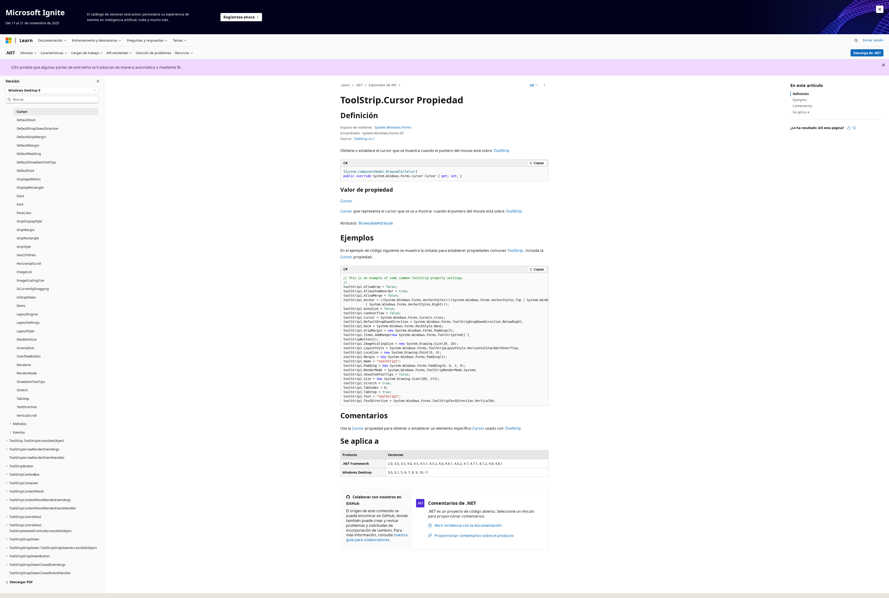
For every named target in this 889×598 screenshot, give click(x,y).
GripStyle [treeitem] (24, 246)
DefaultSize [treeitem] (25, 170)
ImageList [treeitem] (24, 272)
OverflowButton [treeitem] (29, 356)
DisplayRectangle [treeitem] (30, 187)
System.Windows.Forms (393, 127)
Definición (801, 94)
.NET (359, 85)
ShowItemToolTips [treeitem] (31, 381)
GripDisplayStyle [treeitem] (29, 221)
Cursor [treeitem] (22, 111)
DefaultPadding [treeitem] (29, 153)
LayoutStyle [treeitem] (25, 331)
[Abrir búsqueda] (856, 40)
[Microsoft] (9, 40)
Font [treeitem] (20, 204)
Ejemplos (800, 100)
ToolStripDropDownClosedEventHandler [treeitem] (40, 573)
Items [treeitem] (21, 305)
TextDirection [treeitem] (27, 407)
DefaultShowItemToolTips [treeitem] (36, 162)
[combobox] (52, 90)
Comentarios (802, 106)
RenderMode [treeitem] (27, 373)
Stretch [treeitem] (22, 390)
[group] (444, 339)
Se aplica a (801, 112)
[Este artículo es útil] (848, 128)
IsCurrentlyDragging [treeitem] (33, 289)
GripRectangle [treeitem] (28, 238)
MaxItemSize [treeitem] (27, 339)
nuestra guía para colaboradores (376, 537)
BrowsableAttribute (376, 223)
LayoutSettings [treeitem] (28, 322)
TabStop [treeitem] (23, 398)
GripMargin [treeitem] (26, 230)
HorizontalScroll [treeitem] (29, 263)
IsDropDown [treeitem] (26, 297)
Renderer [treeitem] (24, 365)
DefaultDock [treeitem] (26, 120)
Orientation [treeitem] (25, 348)
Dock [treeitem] (20, 196)
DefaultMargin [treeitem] (28, 145)
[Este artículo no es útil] (854, 128)
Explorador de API (382, 85)
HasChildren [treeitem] (26, 255)
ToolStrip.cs (363, 138)
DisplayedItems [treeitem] (29, 179)
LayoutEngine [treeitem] (27, 314)
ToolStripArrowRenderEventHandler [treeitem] (37, 457)
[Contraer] (98, 81)
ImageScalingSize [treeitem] (30, 280)
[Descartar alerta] (879, 9)
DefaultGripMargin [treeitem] (31, 137)
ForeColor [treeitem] (24, 213)
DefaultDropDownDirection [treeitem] (38, 128)
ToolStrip (501, 150)
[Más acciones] (545, 85)
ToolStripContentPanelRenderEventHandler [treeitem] (42, 508)
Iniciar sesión (873, 40)
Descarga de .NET (867, 53)
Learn (345, 85)
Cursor (346, 200)
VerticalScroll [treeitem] (27, 415)
